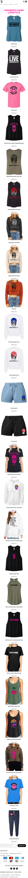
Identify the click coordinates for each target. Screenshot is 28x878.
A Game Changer (4, 876)
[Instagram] (17, 869)
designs (6, 4)
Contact (8, 855)
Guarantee (2, 855)
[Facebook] (11, 869)
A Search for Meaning (15, 874)
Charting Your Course (13, 876)
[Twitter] (14, 869)
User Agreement (4, 853)
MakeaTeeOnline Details (15, 853)
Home (1, 4)
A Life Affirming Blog (4, 874)
